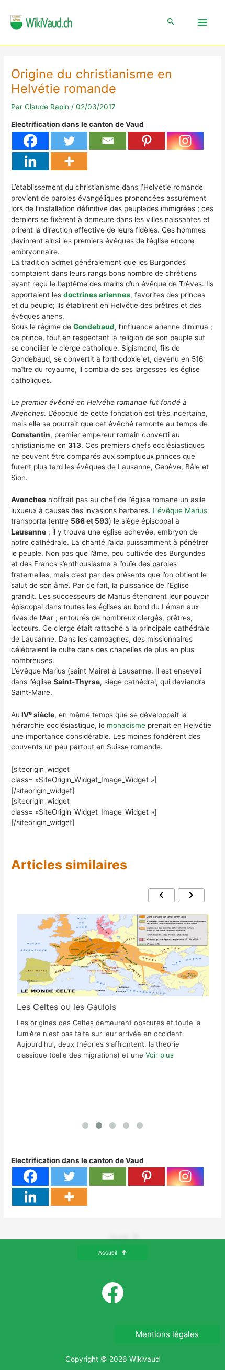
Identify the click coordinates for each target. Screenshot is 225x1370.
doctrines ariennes (96, 295)
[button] (171, 22)
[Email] (107, 141)
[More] (69, 161)
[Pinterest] (146, 141)
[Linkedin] (30, 161)
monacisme (126, 725)
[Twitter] (69, 141)
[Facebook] (30, 141)
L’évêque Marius (180, 510)
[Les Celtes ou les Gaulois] (113, 955)
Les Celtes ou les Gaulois (66, 1007)
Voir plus (159, 1055)
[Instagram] (185, 141)
